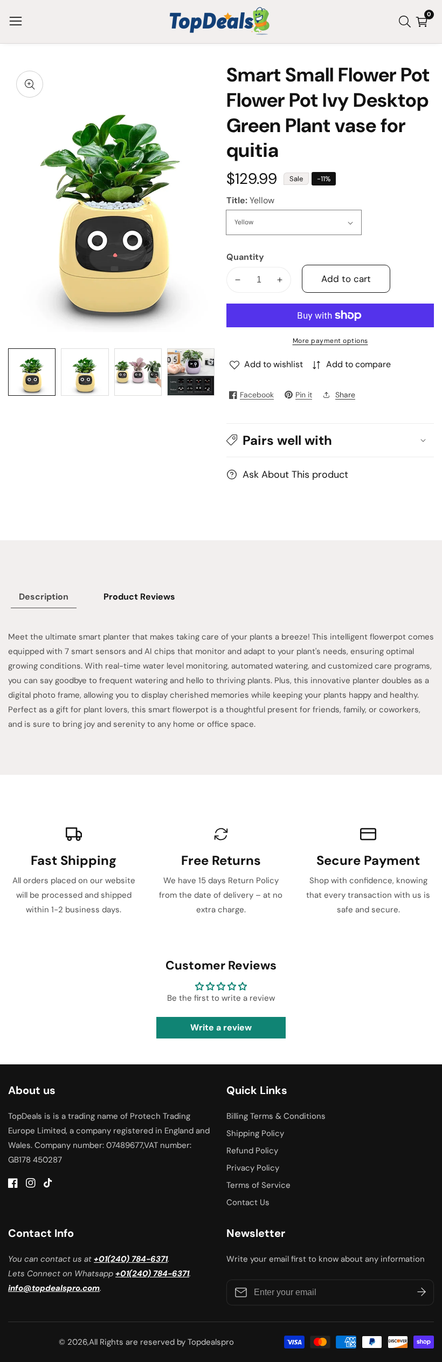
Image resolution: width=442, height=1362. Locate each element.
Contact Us (248, 1202)
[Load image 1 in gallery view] (32, 372)
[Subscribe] (421, 1292)
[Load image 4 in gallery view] (191, 372)
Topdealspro (211, 1342)
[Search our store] (407, 21)
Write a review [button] (221, 1027)
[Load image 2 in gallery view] (84, 372)
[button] (330, 440)
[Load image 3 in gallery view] (138, 372)
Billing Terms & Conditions (276, 1116)
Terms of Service (258, 1185)
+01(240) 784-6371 (131, 1259)
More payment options (330, 340)
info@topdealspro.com (54, 1288)
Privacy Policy (252, 1167)
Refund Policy (252, 1150)
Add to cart (346, 279)
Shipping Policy (255, 1133)
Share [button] (345, 395)
